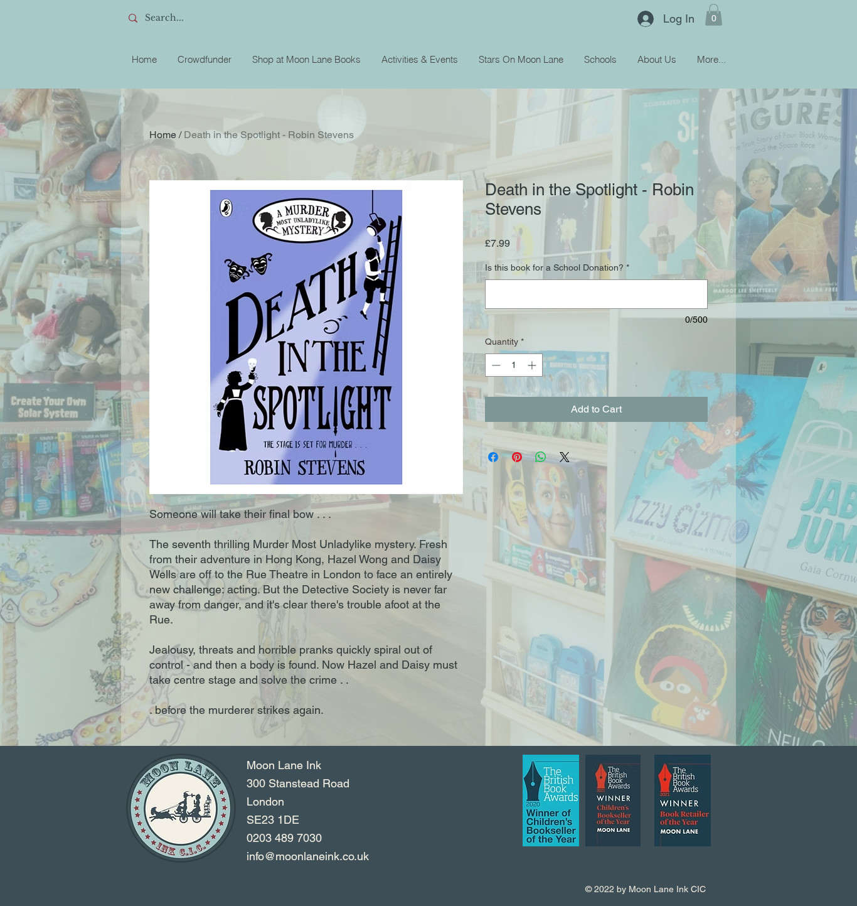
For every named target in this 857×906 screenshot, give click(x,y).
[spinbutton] (514, 365)
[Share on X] (564, 457)
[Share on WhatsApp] (540, 457)
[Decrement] (495, 365)
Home (162, 135)
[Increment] (533, 365)
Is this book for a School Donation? (557, 267)
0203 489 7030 (284, 837)
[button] (714, 15)
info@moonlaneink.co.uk (308, 856)
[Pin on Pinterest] (516, 457)
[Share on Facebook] (493, 457)
